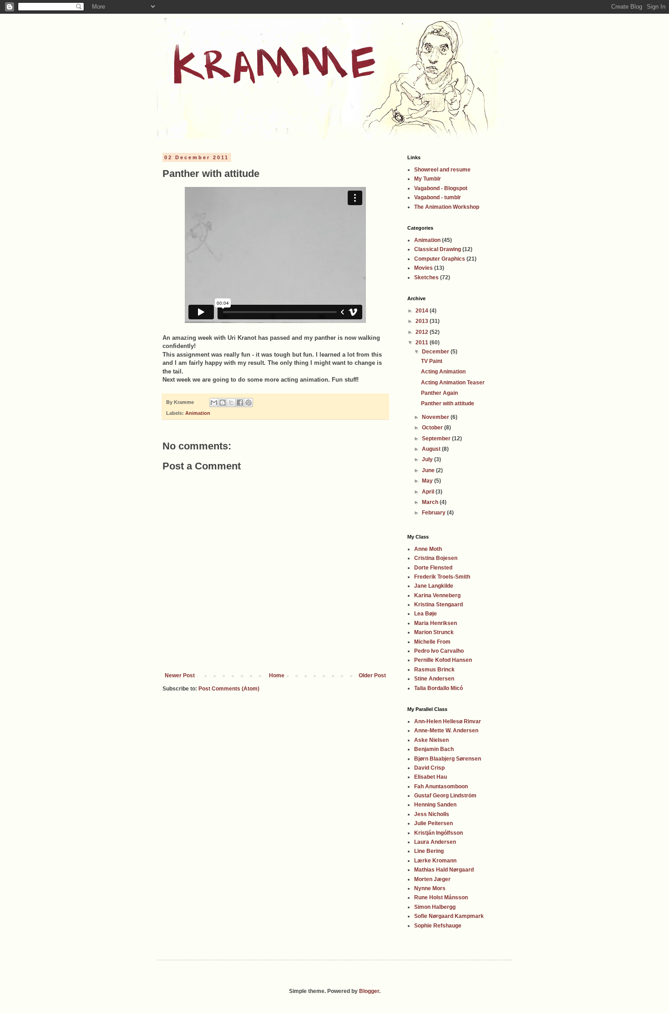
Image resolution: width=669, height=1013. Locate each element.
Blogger (369, 991)
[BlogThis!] (222, 402)
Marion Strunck (434, 632)
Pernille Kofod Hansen (443, 660)
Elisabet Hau (430, 777)
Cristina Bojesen (435, 558)
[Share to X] (231, 402)
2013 (423, 321)
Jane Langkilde (433, 586)
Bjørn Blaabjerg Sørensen (447, 759)
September (437, 438)
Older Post (372, 675)
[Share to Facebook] (239, 402)
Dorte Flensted (433, 567)
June (429, 470)
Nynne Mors (430, 888)
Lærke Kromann (435, 860)
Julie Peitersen (433, 823)
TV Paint (431, 361)
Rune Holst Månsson (441, 897)
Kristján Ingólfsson (438, 833)
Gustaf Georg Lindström (445, 795)
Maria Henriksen (435, 623)
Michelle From (432, 642)
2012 (423, 332)
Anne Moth (428, 549)
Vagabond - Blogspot (440, 188)
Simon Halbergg (435, 907)
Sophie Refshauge (437, 925)
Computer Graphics (439, 259)
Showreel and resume (442, 169)
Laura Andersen (435, 842)
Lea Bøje (425, 613)
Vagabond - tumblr (437, 197)
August (432, 449)
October (433, 427)
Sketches (426, 277)
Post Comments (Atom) (228, 688)
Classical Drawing (437, 249)
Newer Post (180, 675)
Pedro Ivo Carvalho (439, 651)
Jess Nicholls (431, 814)
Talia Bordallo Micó (438, 688)
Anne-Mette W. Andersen (446, 730)
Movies (423, 268)
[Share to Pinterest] (248, 402)
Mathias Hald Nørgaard (444, 870)
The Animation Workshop (446, 207)
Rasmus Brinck (434, 669)
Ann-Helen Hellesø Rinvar (447, 721)
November (436, 417)
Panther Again (439, 393)
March (431, 502)
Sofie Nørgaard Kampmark (449, 916)
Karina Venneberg (437, 595)
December (436, 351)
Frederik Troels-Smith (442, 577)
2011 (423, 342)
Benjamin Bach (434, 749)
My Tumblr (427, 179)
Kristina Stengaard (438, 604)
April (429, 492)
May (428, 481)
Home (276, 675)
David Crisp (429, 768)
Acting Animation (443, 371)
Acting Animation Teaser (453, 382)
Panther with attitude (447, 403)
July (428, 459)
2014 (423, 310)
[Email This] (213, 402)
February (434, 512)
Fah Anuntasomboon (441, 786)
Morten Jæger (432, 879)
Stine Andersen (434, 678)
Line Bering (429, 851)
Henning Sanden (435, 804)
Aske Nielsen (431, 740)
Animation (197, 413)
